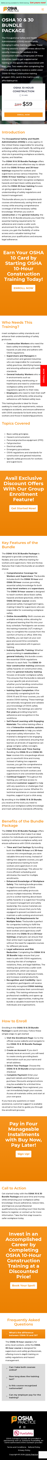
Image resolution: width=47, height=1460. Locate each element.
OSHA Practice (31, 1454)
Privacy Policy (24, 1450)
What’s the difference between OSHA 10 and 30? (23, 1334)
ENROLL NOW (23, 288)
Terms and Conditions (16, 1447)
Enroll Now (23, 115)
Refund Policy (34, 1447)
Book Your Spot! (23, 1285)
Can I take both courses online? (22, 1368)
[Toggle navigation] (37, 9)
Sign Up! (23, 1154)
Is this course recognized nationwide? (23, 1386)
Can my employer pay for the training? (25, 1396)
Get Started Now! (23, 508)
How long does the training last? (24, 1377)
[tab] (23, 1334)
